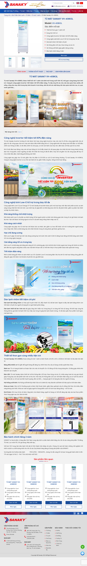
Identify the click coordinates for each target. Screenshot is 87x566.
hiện (19, 132)
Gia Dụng (48, 538)
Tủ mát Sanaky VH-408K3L (13, 81)
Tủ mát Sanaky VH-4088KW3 (13, 483)
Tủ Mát (28, 15)
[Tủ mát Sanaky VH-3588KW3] (33, 473)
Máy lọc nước (45, 11)
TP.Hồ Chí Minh (58, 544)
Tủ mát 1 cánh (36, 15)
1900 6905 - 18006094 (76, 6)
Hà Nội (58, 530)
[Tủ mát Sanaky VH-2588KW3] (74, 473)
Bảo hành (67, 11)
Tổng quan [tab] (21, 72)
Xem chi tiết (13, 502)
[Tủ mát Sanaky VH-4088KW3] (13, 473)
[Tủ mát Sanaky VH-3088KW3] (53, 473)
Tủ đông (16, 11)
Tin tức (74, 11)
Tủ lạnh (36, 11)
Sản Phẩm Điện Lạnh (18, 15)
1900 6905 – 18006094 (37, 452)
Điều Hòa (48, 545)
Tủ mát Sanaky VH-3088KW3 (54, 483)
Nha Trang (59, 541)
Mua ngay (64, 55)
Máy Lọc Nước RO (48, 541)
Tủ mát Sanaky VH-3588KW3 (33, 483)
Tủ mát (22, 11)
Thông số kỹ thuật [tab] (35, 72)
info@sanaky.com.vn (59, 6)
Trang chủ (7, 15)
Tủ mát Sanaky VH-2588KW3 (74, 483)
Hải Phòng (59, 533)
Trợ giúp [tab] (49, 72)
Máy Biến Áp (48, 549)
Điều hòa (30, 11)
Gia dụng (54, 11)
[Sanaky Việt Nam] (16, 4)
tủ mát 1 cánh (35, 359)
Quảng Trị (59, 538)
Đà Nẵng (58, 535)
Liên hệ (80, 11)
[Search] (73, 3)
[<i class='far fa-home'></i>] (5, 11)
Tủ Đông (48, 530)
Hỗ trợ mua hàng (64, 59)
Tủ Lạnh (48, 535)
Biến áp (61, 11)
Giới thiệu (9, 11)
